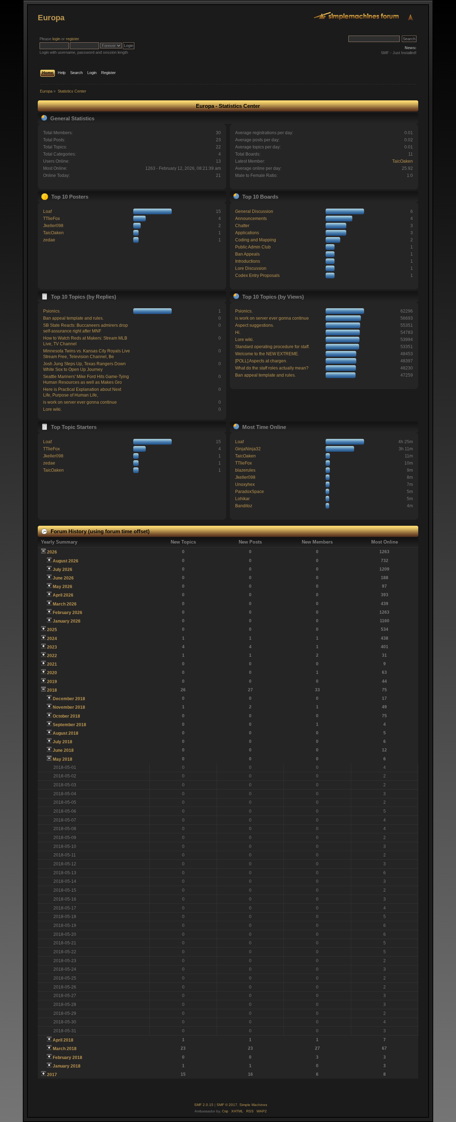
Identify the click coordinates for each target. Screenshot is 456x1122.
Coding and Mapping (255, 239)
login (56, 39)
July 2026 (62, 569)
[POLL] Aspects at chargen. (261, 360)
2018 (52, 690)
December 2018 (69, 698)
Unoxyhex (245, 484)
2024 (52, 638)
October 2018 (66, 716)
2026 (52, 552)
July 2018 (62, 741)
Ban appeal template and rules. (73, 318)
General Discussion (254, 211)
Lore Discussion (250, 268)
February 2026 (67, 612)
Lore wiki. (52, 409)
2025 (52, 629)
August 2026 (65, 561)
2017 (52, 1074)
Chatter (242, 225)
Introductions (247, 261)
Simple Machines (253, 1105)
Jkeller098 (53, 225)
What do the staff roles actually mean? (272, 368)
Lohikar (242, 498)
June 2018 (63, 750)
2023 (52, 647)
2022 (52, 655)
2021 (52, 664)
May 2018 (62, 759)
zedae (49, 239)
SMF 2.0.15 (203, 1105)
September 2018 (69, 724)
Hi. (237, 332)
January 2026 (67, 621)
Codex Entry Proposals (257, 275)
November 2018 (69, 707)
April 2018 (63, 1040)
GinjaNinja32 (248, 448)
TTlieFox (51, 218)
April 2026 (63, 595)
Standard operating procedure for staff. (272, 346)
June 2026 (63, 578)
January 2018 (67, 1066)
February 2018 (67, 1057)
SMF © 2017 (227, 1105)
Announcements (251, 218)
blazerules (245, 470)
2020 (52, 672)
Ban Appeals (247, 254)
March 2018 (65, 1048)
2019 (52, 681)
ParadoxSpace (249, 491)
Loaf (47, 211)
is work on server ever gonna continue (80, 402)
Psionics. (52, 311)
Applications (247, 232)
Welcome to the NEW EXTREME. (267, 353)
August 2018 (65, 733)
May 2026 (62, 586)
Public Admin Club (253, 247)
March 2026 (65, 604)
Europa (51, 17)
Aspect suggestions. (254, 325)
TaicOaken (402, 161)
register (72, 39)
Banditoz (243, 505)
